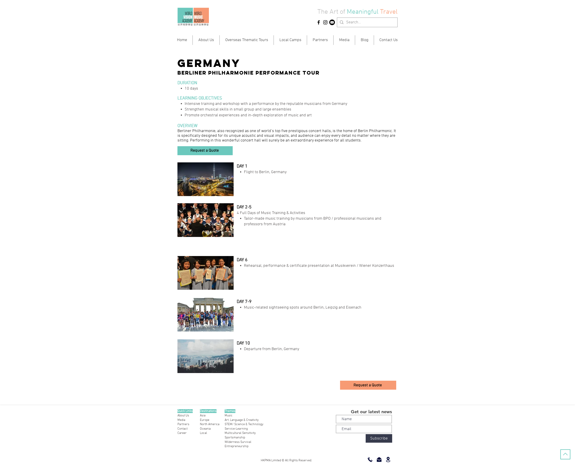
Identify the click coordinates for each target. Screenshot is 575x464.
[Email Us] (379, 459)
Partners (183, 424)
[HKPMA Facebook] (318, 22)
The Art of (331, 12)
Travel (389, 12)
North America (209, 424)
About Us (183, 416)
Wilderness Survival (238, 442)
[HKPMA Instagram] (325, 22)
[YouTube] (332, 22)
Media (181, 420)
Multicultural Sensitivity (240, 433)
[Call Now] (370, 459)
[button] (205, 150)
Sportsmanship (235, 438)
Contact (182, 429)
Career (182, 433)
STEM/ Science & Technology (244, 424)
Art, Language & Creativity (242, 420)
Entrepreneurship (236, 446)
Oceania (205, 429)
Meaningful (363, 12)
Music (228, 416)
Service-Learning (236, 429)
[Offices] (388, 459)
